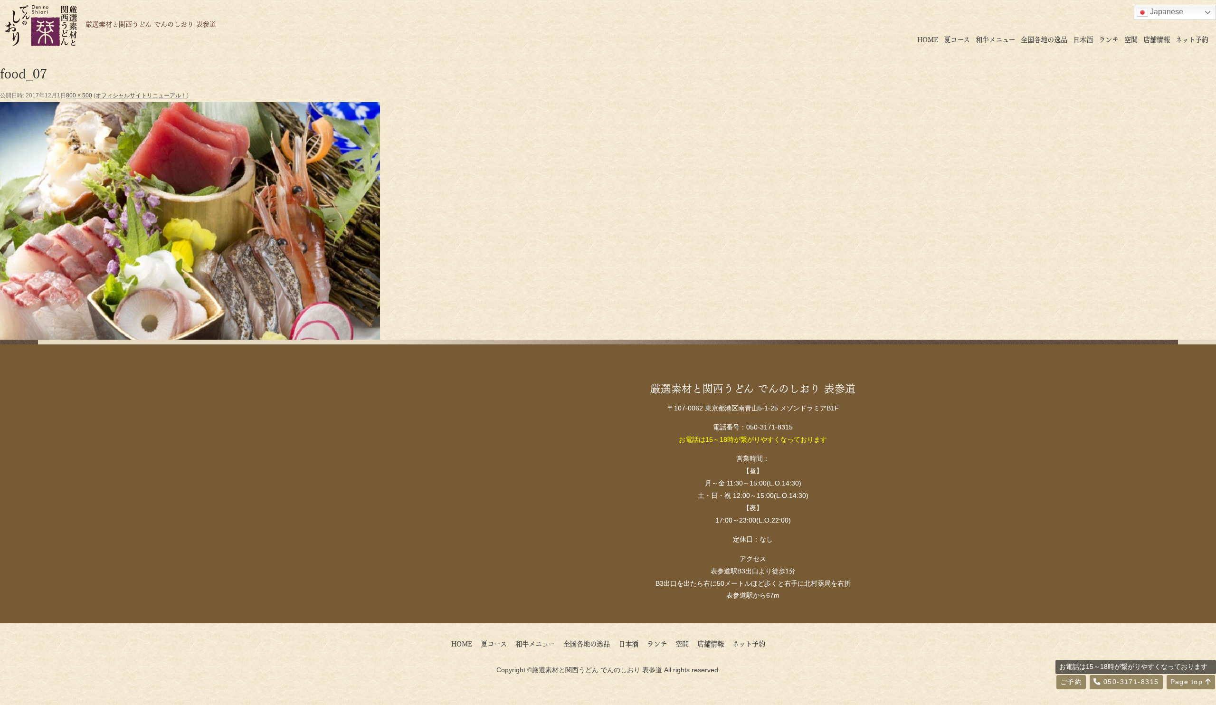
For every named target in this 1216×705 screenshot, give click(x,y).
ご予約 (1071, 682)
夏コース (957, 39)
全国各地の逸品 (1044, 39)
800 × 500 (79, 95)
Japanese (1165, 12)
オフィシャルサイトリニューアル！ (141, 95)
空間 (1131, 39)
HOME (927, 39)
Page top (1188, 682)
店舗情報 (1156, 39)
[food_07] (190, 333)
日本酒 (1083, 39)
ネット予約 (1192, 39)
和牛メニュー (995, 39)
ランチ (1109, 39)
